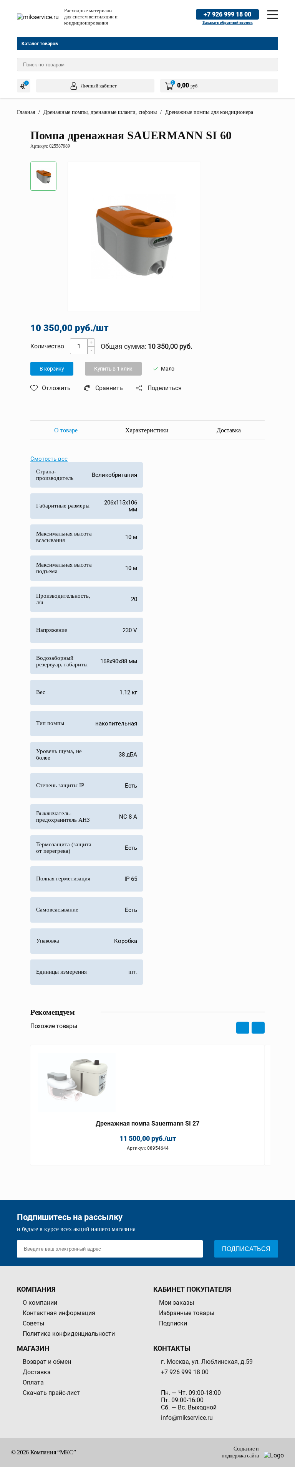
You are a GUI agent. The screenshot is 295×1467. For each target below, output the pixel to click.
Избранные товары (186, 1313)
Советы (33, 1323)
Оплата (33, 1382)
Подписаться (246, 1249)
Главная (26, 112)
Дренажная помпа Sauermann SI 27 (147, 1123)
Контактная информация (59, 1313)
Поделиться (165, 388)
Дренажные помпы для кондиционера (209, 112)
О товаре (66, 430)
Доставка (229, 430)
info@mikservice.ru (187, 1417)
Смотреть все (49, 458)
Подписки (173, 1323)
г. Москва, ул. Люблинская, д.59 (207, 1361)
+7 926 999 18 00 (227, 14)
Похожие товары (53, 1026)
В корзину (52, 369)
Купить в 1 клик (113, 369)
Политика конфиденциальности (69, 1333)
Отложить (56, 388)
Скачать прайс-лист (51, 1392)
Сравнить (109, 388)
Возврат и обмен (47, 1361)
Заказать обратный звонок (227, 22)
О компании (40, 1302)
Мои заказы (176, 1302)
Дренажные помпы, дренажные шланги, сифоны (100, 112)
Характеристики (147, 430)
